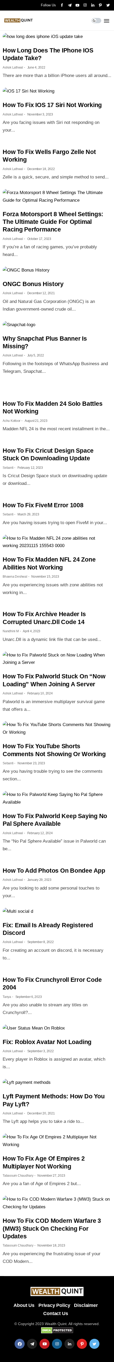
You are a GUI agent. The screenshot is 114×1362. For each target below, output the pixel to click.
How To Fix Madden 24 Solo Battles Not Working (52, 407)
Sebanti (8, 468)
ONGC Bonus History (33, 284)
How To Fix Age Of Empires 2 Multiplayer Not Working (44, 1162)
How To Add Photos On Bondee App (54, 870)
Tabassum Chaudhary (18, 1175)
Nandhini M (11, 631)
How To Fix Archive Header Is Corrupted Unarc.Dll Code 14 (44, 618)
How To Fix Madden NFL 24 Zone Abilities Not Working (49, 563)
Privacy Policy (54, 1305)
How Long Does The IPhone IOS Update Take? (48, 54)
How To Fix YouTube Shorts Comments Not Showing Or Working (54, 750)
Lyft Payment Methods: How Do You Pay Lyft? (54, 1100)
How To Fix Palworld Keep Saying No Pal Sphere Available (55, 820)
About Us (24, 1305)
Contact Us (55, 1313)
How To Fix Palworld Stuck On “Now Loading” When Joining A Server (54, 680)
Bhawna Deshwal (15, 576)
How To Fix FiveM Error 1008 (43, 505)
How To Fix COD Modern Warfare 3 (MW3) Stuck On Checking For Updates (52, 1228)
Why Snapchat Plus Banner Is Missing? (45, 342)
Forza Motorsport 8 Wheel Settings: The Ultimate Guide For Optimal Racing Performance (53, 222)
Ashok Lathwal (13, 67)
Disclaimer (86, 1305)
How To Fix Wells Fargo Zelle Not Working (49, 155)
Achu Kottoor (11, 421)
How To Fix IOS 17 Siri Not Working (52, 105)
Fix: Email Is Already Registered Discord (48, 929)
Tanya (7, 997)
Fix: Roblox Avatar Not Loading (47, 1042)
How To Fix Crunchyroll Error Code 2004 (52, 983)
